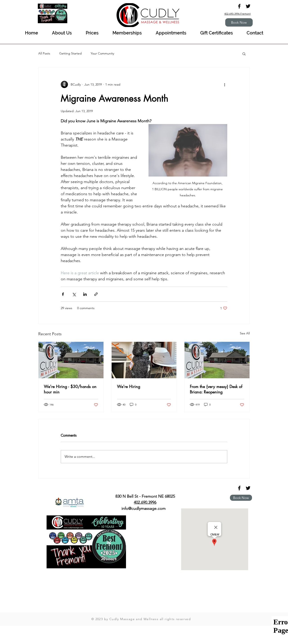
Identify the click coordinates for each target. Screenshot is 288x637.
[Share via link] (96, 294)
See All (245, 333)
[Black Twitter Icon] (248, 6)
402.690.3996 (145, 502)
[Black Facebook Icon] (239, 6)
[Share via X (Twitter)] (74, 294)
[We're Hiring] (144, 360)
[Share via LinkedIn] (85, 294)
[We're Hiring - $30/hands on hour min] (71, 360)
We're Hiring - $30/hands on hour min (70, 389)
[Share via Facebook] (63, 294)
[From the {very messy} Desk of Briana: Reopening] (217, 360)
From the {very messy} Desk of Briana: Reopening (216, 389)
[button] (244, 53)
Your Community (102, 53)
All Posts (44, 53)
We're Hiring (128, 386)
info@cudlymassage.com (144, 508)
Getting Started (70, 53)
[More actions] (224, 84)
